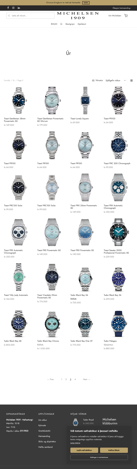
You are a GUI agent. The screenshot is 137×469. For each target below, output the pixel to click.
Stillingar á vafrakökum (99, 457)
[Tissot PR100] (118, 100)
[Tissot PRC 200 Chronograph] (118, 145)
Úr (61, 24)
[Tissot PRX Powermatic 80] (52, 232)
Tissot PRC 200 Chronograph (117, 163)
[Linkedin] (19, 8)
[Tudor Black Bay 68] (18, 323)
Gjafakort (82, 24)
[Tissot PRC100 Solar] (18, 187)
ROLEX (54, 24)
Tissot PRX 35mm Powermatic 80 (84, 207)
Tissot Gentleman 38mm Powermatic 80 (14, 120)
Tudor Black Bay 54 (79, 294)
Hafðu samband (45, 447)
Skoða (86, 3)
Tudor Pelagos (110, 340)
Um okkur (42, 420)
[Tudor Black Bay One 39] (85, 323)
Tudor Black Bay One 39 (81, 340)
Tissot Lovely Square (80, 118)
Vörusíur (99, 80)
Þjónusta (42, 425)
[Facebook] (8, 8)
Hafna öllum (113, 450)
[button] (29, 89)
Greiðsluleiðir (44, 430)
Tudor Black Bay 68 (12, 340)
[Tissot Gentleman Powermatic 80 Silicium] (52, 100)
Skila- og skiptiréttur (47, 441)
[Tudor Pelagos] (118, 323)
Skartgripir (70, 24)
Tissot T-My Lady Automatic (16, 294)
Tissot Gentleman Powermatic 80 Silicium (50, 120)
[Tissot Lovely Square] (85, 100)
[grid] (131, 80)
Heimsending (44, 436)
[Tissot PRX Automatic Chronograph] (118, 187)
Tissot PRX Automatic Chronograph (113, 207)
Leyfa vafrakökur (84, 450)
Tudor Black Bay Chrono (48, 340)
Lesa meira (75, 443)
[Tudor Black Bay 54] (85, 277)
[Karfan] (126, 15)
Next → (86, 379)
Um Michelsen (115, 15)
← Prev (50, 379)
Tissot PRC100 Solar (13, 205)
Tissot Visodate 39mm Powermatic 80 (47, 296)
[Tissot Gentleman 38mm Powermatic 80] (18, 100)
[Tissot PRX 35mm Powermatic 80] (85, 187)
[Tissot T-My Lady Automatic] (18, 277)
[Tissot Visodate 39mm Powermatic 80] (52, 277)
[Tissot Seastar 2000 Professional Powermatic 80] (118, 232)
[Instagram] (13, 8)
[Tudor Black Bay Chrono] (52, 323)
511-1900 (24, 430)
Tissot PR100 (109, 118)
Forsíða (7, 80)
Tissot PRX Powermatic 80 (49, 250)
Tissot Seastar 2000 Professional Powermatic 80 (116, 251)
